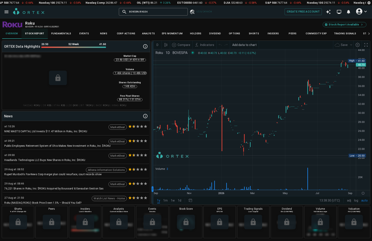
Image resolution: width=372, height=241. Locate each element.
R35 (49, 105)
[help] (145, 46)
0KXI (75, 105)
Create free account (303, 11)
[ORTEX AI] (328, 12)
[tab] (12, 33)
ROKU (37, 105)
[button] (192, 12)
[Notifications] (349, 12)
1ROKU (89, 105)
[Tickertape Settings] (369, 2)
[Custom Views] (339, 12)
